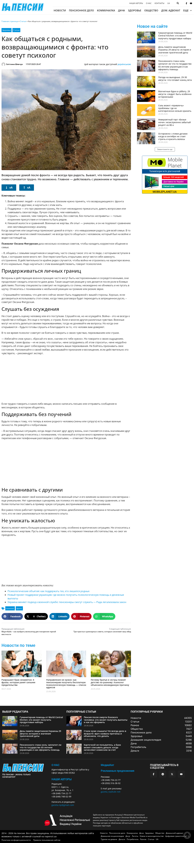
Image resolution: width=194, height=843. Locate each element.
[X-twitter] (172, 774)
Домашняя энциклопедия (112, 836)
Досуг (127, 836)
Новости (60, 10)
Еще (186, 10)
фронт (19, 608)
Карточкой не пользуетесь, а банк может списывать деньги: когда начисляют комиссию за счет (102, 747)
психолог (10, 608)
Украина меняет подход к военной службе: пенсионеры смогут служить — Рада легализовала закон (67, 602)
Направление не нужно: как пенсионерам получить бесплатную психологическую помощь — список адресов (66, 683)
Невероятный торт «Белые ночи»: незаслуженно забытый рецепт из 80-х (174, 122)
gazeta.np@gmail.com (63, 805)
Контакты (159, 3)
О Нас (56, 765)
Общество (151, 10)
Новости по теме (18, 645)
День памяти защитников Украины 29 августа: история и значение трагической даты (174, 49)
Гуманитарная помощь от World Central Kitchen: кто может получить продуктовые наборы (175, 35)
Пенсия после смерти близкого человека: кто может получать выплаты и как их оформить (105, 720)
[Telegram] (162, 774)
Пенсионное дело (81, 10)
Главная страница (10, 21)
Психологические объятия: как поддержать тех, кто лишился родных (48, 591)
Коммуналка (106, 10)
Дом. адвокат (170, 10)
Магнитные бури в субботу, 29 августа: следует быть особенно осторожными (174, 94)
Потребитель (133, 839)
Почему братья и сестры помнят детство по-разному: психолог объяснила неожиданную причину (110, 682)
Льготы (135, 836)
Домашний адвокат (174, 833)
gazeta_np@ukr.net (110, 791)
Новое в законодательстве (152, 836)
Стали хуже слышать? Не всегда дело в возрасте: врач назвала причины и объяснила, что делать (105, 734)
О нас (149, 3)
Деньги (122, 839)
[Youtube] (190, 3)
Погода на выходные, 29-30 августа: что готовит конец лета (175, 78)
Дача (121, 10)
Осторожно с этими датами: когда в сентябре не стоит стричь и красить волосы (173, 136)
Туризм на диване (109, 839)
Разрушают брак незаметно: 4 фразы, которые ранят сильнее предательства (18, 682)
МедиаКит (107, 765)
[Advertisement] (66, 378)
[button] (12, 616)
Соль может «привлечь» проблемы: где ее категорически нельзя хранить (174, 108)
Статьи (23, 21)
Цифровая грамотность (175, 836)
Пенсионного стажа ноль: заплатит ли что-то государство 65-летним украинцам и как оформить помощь (174, 65)
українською (124, 64)
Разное (143, 839)
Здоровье (134, 10)
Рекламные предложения (117, 770)
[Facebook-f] (186, 3)
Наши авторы (136, 3)
